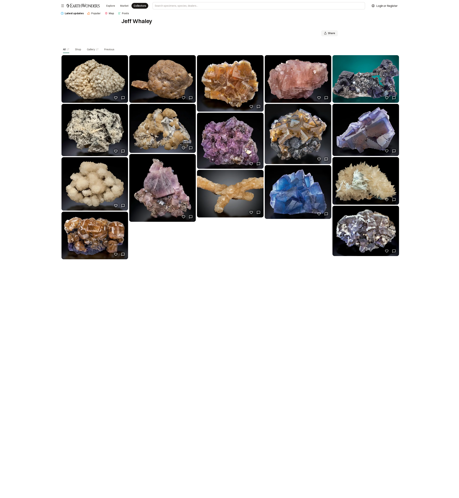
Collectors (140, 5)
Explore (110, 5)
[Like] (116, 98)
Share (331, 33)
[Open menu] (62, 6)
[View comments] (123, 98)
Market (124, 5)
